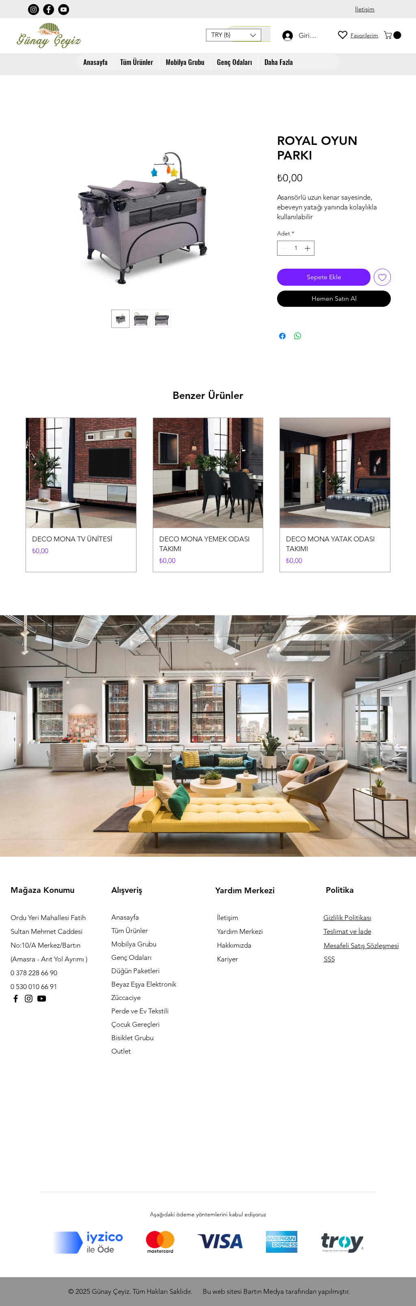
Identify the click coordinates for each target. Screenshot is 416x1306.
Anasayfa (125, 917)
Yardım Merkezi (240, 931)
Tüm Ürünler (129, 931)
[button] (233, 35)
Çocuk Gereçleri (135, 1024)
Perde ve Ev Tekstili (140, 1011)
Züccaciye (126, 998)
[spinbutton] (295, 248)
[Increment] (308, 248)
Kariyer (227, 959)
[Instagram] (33, 9)
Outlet (121, 1051)
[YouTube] (63, 9)
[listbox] (233, 35)
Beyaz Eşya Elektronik (143, 984)
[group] (208, 495)
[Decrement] (283, 248)
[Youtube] (42, 999)
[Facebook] (48, 9)
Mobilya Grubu (133, 944)
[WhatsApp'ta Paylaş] (298, 336)
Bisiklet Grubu (132, 1038)
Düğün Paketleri (135, 971)
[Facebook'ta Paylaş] (282, 336)
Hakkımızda (234, 945)
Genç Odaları (131, 957)
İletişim (227, 918)
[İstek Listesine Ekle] (382, 277)
